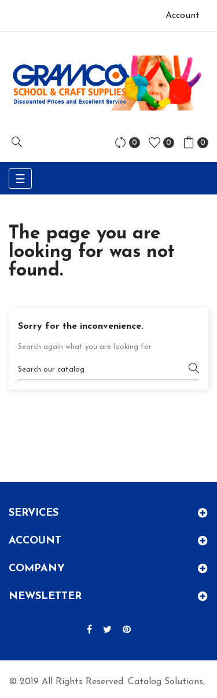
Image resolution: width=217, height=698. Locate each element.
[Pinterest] (127, 630)
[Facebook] (89, 630)
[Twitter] (107, 630)
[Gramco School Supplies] (108, 83)
